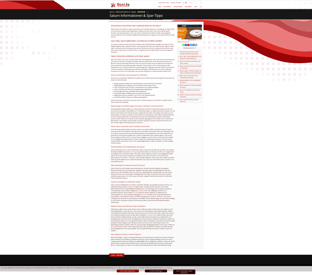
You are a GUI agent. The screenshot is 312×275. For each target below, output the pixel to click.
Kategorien (188, 6)
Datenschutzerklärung (165, 268)
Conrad (136, 193)
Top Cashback (167, 6)
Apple (128, 152)
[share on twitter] (191, 45)
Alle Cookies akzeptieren (127, 271)
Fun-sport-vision (152, 215)
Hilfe (195, 6)
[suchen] (200, 2)
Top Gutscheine (178, 6)
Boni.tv (112, 12)
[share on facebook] (185, 45)
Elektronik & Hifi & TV (123, 12)
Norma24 (114, 227)
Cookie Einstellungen (156, 271)
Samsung (133, 152)
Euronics (144, 194)
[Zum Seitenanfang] (309, 273)
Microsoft (163, 152)
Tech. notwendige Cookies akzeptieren (184, 272)
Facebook (183, 2)
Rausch (126, 221)
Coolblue (141, 191)
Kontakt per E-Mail (164, 2)
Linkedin (186, 2)
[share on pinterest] (188, 45)
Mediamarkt (131, 187)
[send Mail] (196, 45)
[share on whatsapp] (183, 45)
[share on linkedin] (193, 45)
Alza (146, 189)
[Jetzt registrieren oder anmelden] (201, 6)
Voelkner (153, 196)
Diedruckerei (134, 211)
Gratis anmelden (117, 255)
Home (159, 6)
